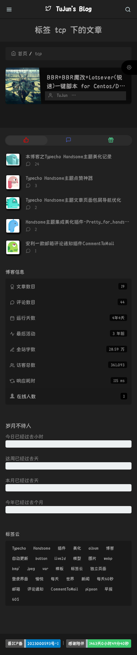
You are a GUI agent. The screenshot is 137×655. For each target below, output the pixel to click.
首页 (22, 53)
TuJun (62, 95)
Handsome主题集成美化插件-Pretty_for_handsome (79, 222)
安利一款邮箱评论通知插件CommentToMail (70, 243)
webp (108, 558)
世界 (70, 579)
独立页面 (98, 568)
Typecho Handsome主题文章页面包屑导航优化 (73, 200)
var (45, 568)
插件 (62, 548)
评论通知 (35, 589)
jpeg (31, 568)
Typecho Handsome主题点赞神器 (59, 178)
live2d (60, 558)
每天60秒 (105, 579)
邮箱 (16, 589)
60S (15, 599)
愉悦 (39, 579)
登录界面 (20, 579)
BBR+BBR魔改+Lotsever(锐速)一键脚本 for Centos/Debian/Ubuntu (85, 86)
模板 (60, 568)
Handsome (41, 548)
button (41, 558)
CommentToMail (64, 589)
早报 (108, 589)
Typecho (19, 548)
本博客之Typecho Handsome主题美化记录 (69, 156)
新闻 (85, 579)
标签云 (77, 568)
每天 (55, 579)
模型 (77, 558)
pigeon (91, 589)
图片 (92, 558)
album (93, 548)
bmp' (16, 568)
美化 (77, 548)
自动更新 (20, 558)
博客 (110, 548)
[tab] (26, 140)
